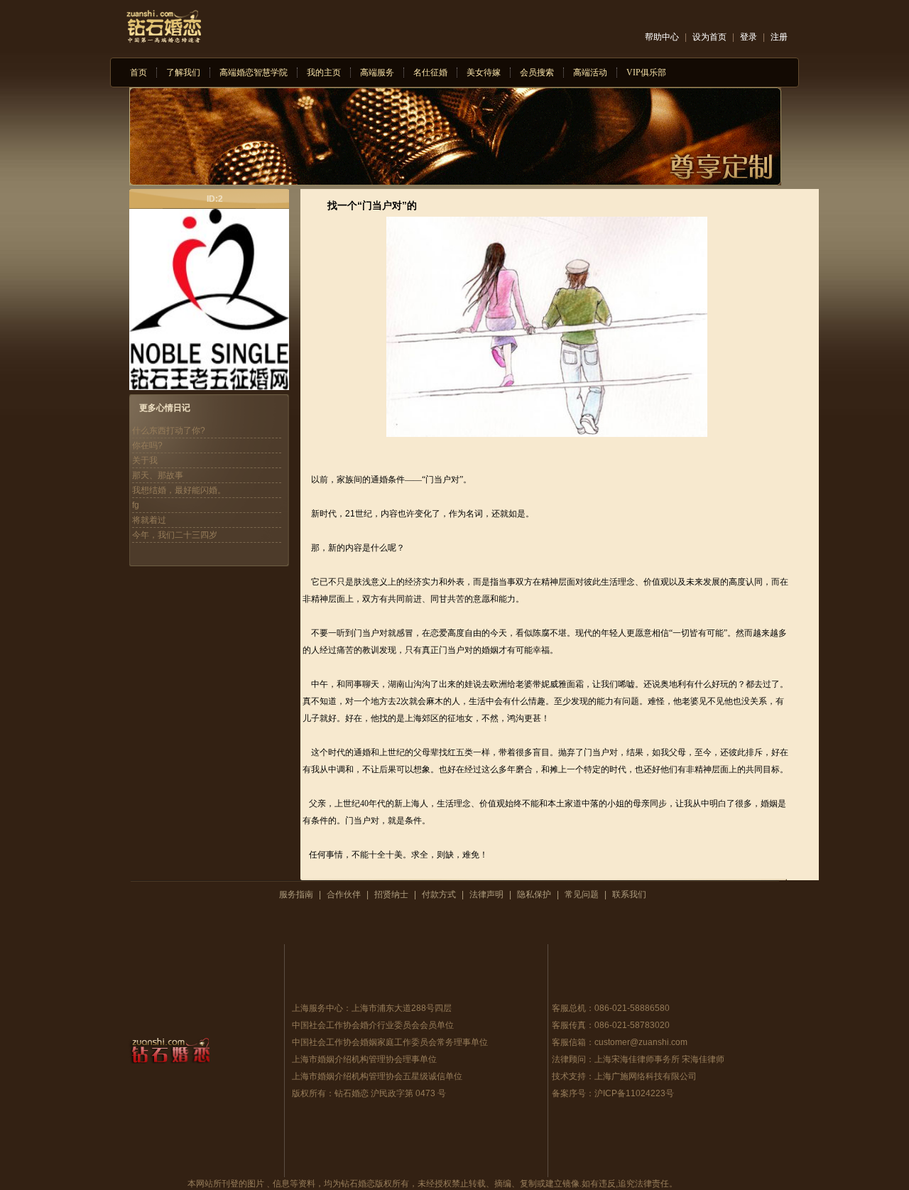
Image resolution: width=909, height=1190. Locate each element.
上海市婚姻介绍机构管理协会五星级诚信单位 (377, 1076)
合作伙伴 (344, 894)
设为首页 (709, 37)
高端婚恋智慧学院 (253, 72)
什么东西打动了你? (168, 431)
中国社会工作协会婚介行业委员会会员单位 (373, 1025)
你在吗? (147, 445)
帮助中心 (662, 37)
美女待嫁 (484, 72)
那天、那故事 (157, 475)
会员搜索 (537, 72)
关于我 (145, 460)
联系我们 (629, 894)
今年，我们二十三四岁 (174, 535)
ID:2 (215, 199)
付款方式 (439, 894)
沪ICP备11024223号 (634, 1093)
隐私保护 (534, 894)
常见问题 (582, 894)
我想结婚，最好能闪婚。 (179, 490)
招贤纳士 (391, 894)
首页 (138, 72)
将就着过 (149, 520)
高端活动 (590, 72)
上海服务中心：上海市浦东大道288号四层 (372, 1008)
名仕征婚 (430, 72)
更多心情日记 (164, 408)
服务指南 (296, 894)
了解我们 (183, 72)
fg (135, 505)
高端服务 (377, 72)
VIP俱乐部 (646, 72)
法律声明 (486, 894)
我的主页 (324, 72)
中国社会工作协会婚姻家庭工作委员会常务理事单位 (390, 1042)
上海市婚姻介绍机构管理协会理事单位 (364, 1059)
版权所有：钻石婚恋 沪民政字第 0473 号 (369, 1093)
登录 (748, 37)
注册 (779, 37)
